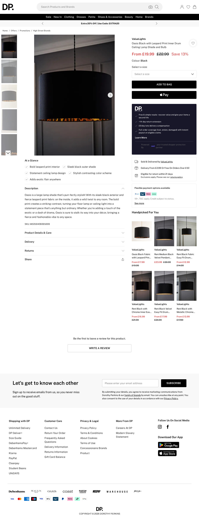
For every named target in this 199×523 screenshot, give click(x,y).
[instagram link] (160, 427)
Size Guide (15, 438)
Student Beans (17, 468)
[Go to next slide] (110, 95)
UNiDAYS (14, 473)
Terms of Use (87, 443)
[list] (74, 95)
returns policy (176, 177)
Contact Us (51, 427)
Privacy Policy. (171, 398)
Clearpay (14, 463)
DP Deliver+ (15, 433)
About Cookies (88, 438)
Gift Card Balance (55, 456)
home (5, 31)
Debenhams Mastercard (23, 448)
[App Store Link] (168, 449)
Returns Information (56, 451)
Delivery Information (56, 446)
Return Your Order (55, 433)
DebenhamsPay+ (18, 443)
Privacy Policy (88, 427)
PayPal (13, 458)
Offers (14, 31)
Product (85, 453)
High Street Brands (41, 31)
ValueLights (139, 38)
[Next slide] (157, 23)
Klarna (13, 453)
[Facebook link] (168, 427)
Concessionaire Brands (93, 448)
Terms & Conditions (91, 433)
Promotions (25, 31)
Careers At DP (124, 427)
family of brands (132, 395)
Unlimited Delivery (19, 427)
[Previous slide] (43, 23)
